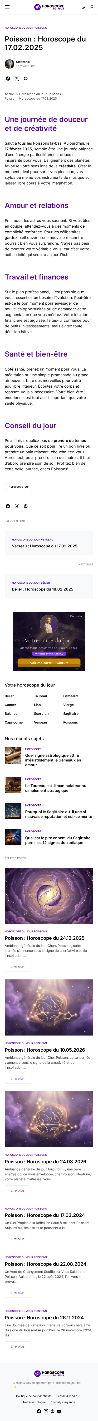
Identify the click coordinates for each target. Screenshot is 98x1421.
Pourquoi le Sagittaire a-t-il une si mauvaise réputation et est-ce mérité (58, 814)
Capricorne (14, 722)
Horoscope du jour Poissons (26, 27)
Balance (11, 713)
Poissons (70, 722)
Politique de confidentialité (34, 1396)
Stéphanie (23, 62)
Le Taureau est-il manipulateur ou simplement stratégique (55, 788)
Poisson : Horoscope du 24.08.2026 (45, 1161)
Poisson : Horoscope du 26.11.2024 (44, 1317)
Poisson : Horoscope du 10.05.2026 (45, 1050)
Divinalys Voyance (62, 1402)
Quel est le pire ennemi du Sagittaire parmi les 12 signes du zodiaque (57, 840)
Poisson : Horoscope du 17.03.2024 (45, 1215)
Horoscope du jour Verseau (32, 539)
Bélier (9, 696)
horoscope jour (19, 486)
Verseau (40, 722)
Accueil (10, 94)
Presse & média (66, 1396)
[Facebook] (39, 1411)
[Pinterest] (52, 1411)
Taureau (40, 696)
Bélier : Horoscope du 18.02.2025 (42, 589)
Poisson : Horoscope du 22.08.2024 (45, 1264)
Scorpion (41, 713)
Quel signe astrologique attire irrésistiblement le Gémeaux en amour (53, 760)
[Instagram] (46, 1411)
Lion (37, 705)
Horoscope (33, 749)
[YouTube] (59, 1411)
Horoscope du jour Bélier (31, 582)
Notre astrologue (34, 1402)
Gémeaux (70, 696)
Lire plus (17, 967)
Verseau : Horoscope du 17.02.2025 (44, 546)
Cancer (10, 705)
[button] (7, 7)
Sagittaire (70, 713)
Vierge (68, 705)
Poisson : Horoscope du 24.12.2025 (44, 938)
